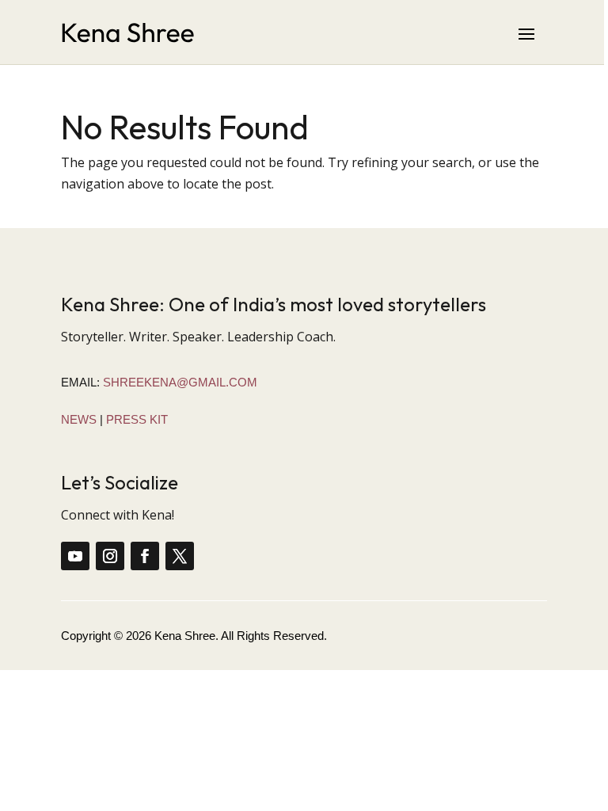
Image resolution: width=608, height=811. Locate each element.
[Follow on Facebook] (145, 556)
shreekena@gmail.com (180, 382)
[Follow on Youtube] (75, 556)
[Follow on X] (179, 556)
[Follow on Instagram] (110, 556)
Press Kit (137, 419)
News (79, 419)
